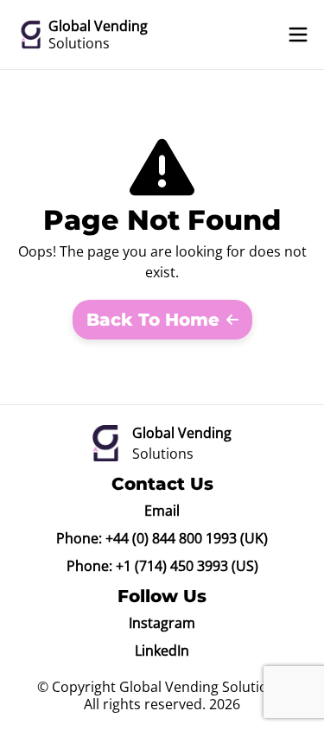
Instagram (162, 622)
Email (162, 510)
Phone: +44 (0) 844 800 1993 (146, 538)
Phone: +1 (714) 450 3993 (147, 565)
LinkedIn (162, 650)
